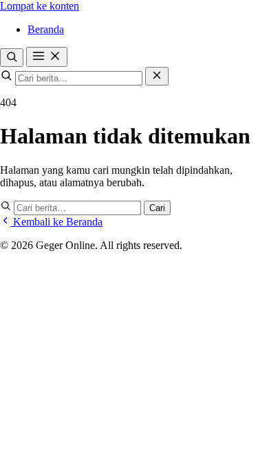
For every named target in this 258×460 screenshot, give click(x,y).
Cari (157, 208)
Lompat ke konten (39, 6)
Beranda (46, 29)
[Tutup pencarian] (157, 76)
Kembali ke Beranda (56, 222)
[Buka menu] (46, 57)
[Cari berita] (11, 57)
